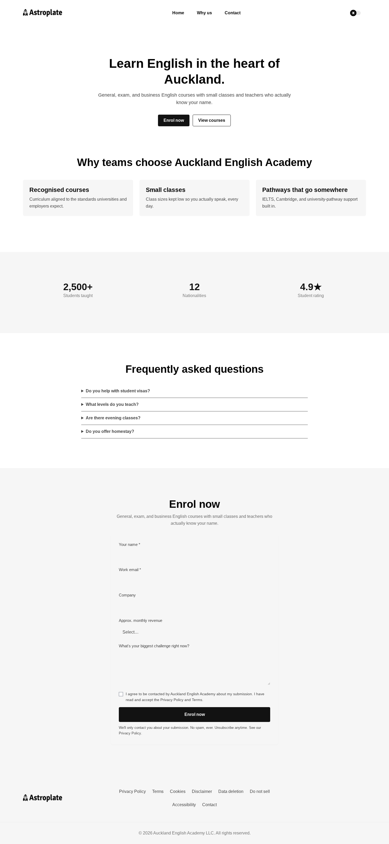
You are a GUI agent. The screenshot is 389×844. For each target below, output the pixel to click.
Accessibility (184, 804)
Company (127, 595)
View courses (211, 120)
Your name (129, 544)
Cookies (178, 791)
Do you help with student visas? (118, 391)
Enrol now (174, 120)
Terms (197, 700)
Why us (204, 13)
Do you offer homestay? (110, 431)
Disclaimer (202, 791)
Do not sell (260, 791)
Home (178, 13)
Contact (233, 13)
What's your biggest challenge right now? (154, 646)
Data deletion (230, 791)
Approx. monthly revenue (140, 620)
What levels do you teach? (112, 404)
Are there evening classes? (113, 418)
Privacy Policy (171, 700)
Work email (130, 570)
